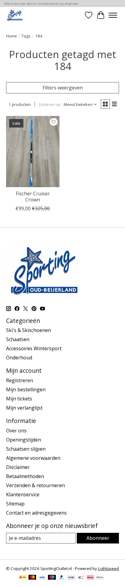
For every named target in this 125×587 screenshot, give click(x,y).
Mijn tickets (19, 398)
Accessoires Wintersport (34, 348)
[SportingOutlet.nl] (14, 15)
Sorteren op (50, 104)
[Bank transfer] (71, 578)
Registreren (19, 380)
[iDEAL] (22, 578)
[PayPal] (62, 578)
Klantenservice (22, 494)
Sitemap (15, 503)
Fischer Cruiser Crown (33, 196)
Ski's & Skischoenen (28, 330)
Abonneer (97, 538)
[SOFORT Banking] (90, 578)
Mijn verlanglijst (24, 407)
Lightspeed (108, 568)
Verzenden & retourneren (35, 485)
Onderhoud (19, 357)
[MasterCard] (32, 578)
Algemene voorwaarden (33, 458)
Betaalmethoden (25, 476)
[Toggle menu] (113, 15)
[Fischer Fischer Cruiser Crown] (32, 151)
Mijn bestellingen (26, 389)
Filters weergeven (62, 87)
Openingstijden (23, 439)
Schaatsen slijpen (26, 448)
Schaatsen (17, 339)
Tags (26, 36)
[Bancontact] (81, 578)
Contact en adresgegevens (36, 512)
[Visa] (42, 578)
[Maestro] (52, 578)
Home (11, 36)
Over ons (16, 430)
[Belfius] (100, 578)
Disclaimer (18, 467)
